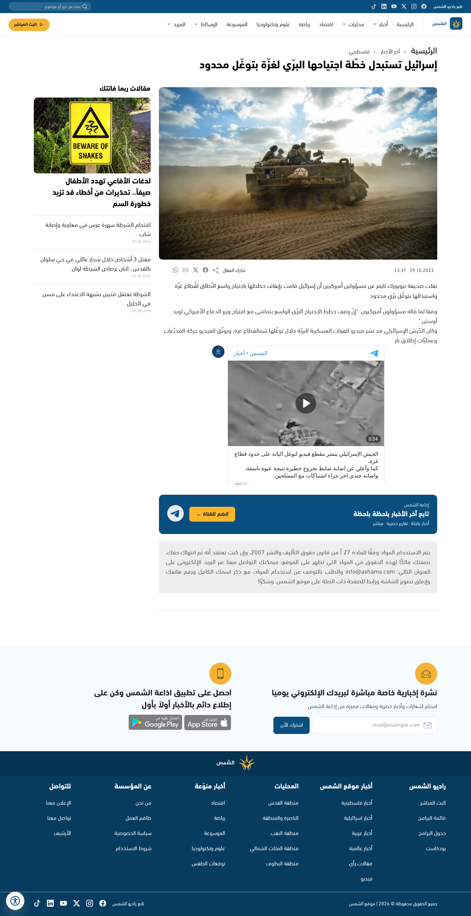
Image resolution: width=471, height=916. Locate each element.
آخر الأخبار (390, 52)
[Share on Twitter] (198, 270)
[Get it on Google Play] (155, 723)
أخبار (383, 25)
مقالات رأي (360, 864)
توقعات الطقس (208, 864)
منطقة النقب (285, 833)
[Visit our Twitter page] (404, 6)
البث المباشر (25, 24)
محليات (356, 25)
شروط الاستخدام (133, 849)
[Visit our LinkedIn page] (384, 6)
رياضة (304, 25)
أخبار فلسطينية (356, 803)
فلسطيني (359, 52)
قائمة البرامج (432, 818)
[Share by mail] (188, 270)
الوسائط (209, 25)
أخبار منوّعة (210, 787)
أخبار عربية (362, 833)
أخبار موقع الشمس (346, 787)
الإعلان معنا (58, 803)
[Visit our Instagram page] (414, 6)
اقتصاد (326, 25)
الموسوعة (237, 25)
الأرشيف (62, 833)
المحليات (286, 787)
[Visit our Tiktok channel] (374, 6)
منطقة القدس (283, 803)
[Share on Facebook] (208, 270)
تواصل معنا (59, 818)
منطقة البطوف (282, 864)
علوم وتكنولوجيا (273, 25)
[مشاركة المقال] (218, 271)
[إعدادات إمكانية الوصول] (15, 901)
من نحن (143, 803)
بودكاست (436, 849)
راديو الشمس (427, 787)
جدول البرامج (432, 833)
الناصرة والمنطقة (281, 818)
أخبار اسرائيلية (358, 818)
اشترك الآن (291, 725)
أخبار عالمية (360, 849)
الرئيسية (405, 25)
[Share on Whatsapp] (178, 270)
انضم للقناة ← (212, 514)
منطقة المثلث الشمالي (274, 849)
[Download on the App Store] (207, 723)
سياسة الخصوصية (132, 833)
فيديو (366, 879)
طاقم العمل (138, 818)
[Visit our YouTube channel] (394, 6)
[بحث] (84, 6)
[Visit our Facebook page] (424, 6)
